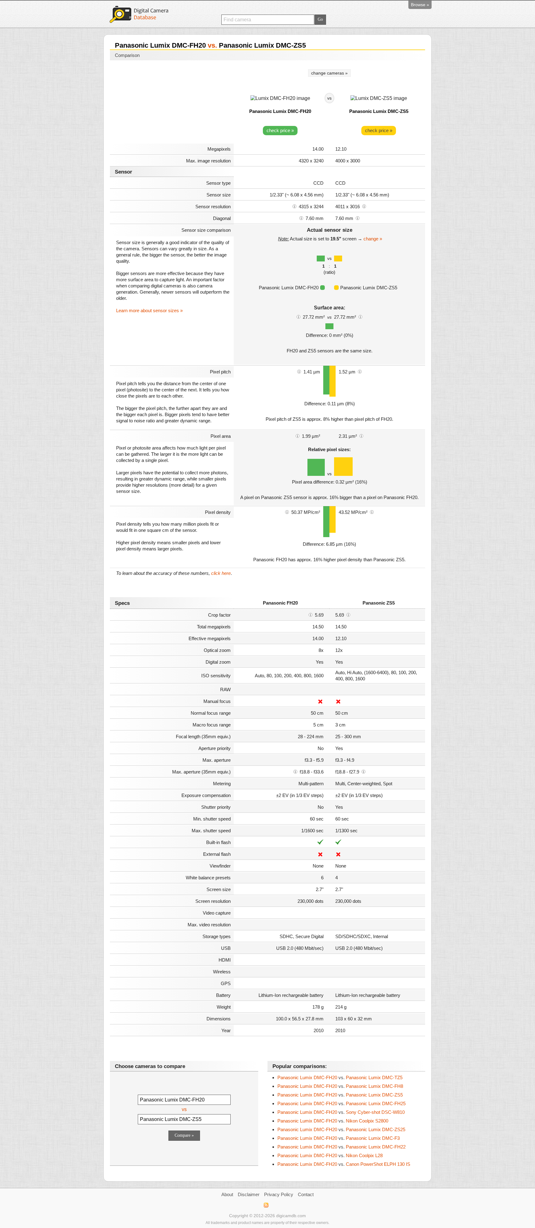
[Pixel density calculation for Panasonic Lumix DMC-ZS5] (372, 512)
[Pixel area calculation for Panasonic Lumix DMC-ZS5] (361, 435)
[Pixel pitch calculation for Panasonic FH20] (299, 371)
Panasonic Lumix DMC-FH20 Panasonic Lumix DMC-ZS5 (340, 1094)
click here (221, 573)
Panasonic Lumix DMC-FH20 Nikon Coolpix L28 (330, 1155)
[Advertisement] (171, 102)
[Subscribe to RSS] (265, 1205)
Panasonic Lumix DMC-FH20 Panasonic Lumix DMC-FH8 (340, 1086)
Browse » (420, 4)
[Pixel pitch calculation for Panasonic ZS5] (360, 371)
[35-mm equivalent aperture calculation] (295, 771)
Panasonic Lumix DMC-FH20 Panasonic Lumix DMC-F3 (338, 1138)
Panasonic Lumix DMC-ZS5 (378, 111)
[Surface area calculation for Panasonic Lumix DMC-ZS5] (360, 316)
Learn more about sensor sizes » (149, 310)
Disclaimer (248, 1194)
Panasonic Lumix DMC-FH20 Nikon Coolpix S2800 (332, 1120)
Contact (306, 1194)
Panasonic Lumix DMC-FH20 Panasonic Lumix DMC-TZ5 (339, 1077)
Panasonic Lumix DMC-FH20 (280, 111)
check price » (280, 130)
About (227, 1194)
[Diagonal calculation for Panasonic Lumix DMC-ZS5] (357, 218)
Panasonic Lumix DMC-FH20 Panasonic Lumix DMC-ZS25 (341, 1129)
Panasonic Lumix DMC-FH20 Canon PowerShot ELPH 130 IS (343, 1164)
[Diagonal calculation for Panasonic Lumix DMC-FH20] (301, 218)
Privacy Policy (278, 1194)
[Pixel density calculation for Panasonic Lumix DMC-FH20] (287, 512)
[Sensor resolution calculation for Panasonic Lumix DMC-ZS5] (364, 206)
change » (372, 238)
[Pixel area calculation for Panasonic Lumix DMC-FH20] (297, 435)
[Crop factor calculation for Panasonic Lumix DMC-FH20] (310, 614)
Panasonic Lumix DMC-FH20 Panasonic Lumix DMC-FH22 (341, 1146)
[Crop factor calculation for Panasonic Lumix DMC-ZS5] (348, 614)
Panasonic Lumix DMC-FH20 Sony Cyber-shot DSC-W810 (341, 1112)
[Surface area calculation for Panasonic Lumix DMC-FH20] (298, 316)
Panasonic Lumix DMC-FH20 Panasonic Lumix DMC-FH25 (341, 1103)
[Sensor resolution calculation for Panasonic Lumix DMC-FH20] (294, 206)
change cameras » (329, 73)
